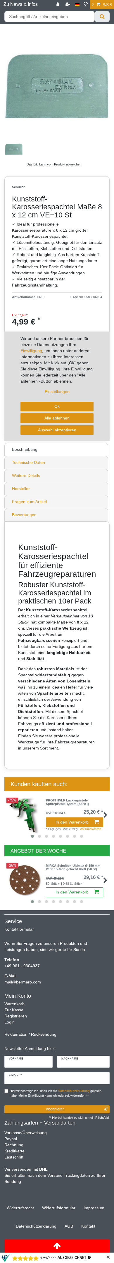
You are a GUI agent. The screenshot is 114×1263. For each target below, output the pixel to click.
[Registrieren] (68, 4)
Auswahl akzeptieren (57, 430)
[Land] (77, 4)
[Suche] (102, 16)
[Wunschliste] (86, 4)
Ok (57, 406)
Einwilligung (31, 350)
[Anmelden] (58, 4)
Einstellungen (57, 391)
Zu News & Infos (21, 4)
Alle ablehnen (57, 418)
